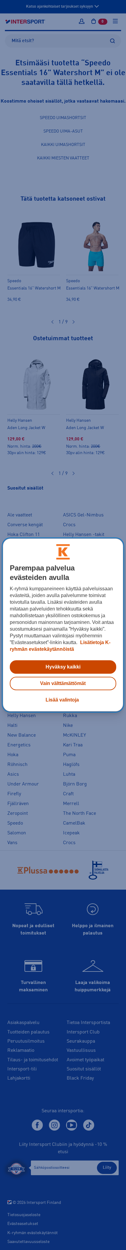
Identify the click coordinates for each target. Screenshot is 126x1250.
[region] (63, 625)
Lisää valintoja (62, 699)
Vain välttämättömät (63, 683)
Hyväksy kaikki (63, 666)
